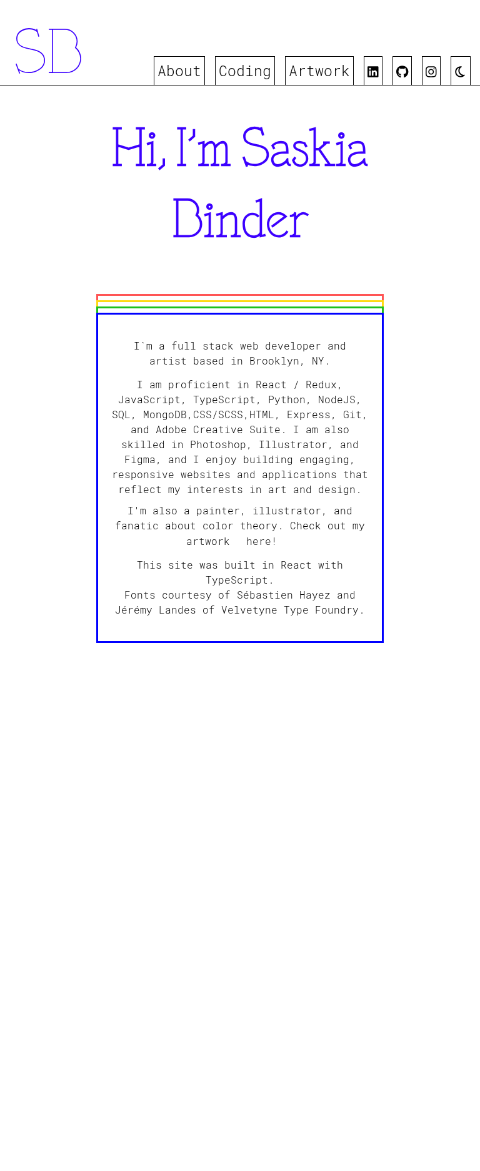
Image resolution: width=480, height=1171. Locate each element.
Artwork (319, 70)
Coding (245, 70)
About (179, 70)
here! (262, 540)
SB (48, 56)
